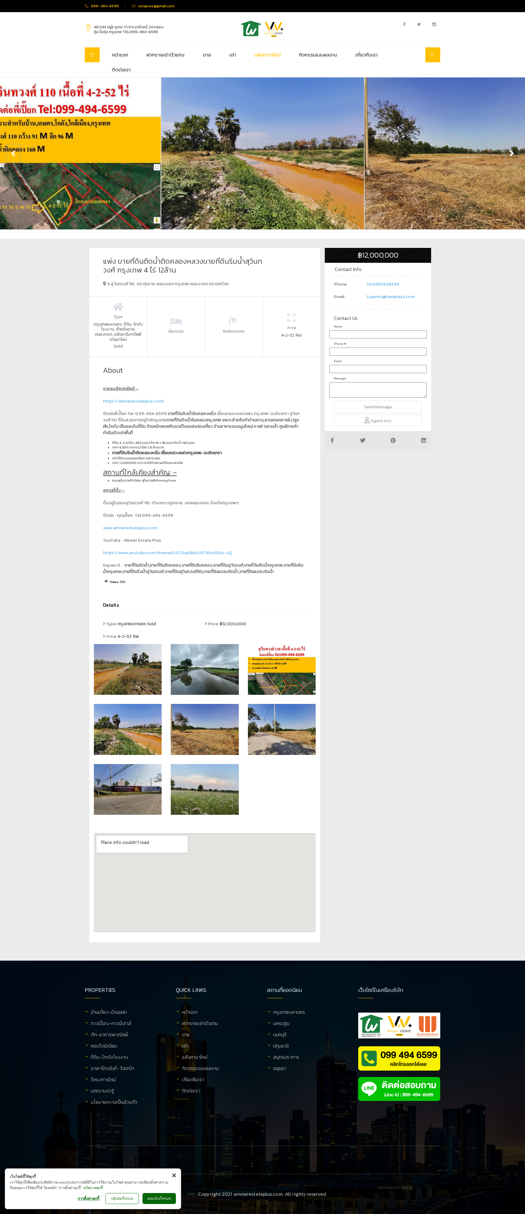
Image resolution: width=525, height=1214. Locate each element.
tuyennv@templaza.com (390, 296)
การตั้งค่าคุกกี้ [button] (88, 1198)
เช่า (232, 54)
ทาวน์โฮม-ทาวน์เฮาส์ (111, 1024)
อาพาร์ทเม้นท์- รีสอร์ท (112, 1069)
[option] (262, 153)
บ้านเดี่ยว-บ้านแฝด (109, 1013)
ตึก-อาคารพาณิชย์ (109, 1035)
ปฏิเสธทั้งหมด (122, 1198)
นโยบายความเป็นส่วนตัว (114, 1102)
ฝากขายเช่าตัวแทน (165, 54)
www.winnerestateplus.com (130, 528)
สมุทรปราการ (286, 1058)
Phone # (340, 343)
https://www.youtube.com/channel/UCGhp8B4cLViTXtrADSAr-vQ (167, 553)
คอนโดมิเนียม (104, 1046)
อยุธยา (279, 1069)
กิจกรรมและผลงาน (318, 54)
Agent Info (381, 421)
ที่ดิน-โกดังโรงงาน (109, 1058)
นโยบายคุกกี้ (93, 1187)
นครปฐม (281, 1024)
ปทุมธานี (281, 1046)
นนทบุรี (280, 1035)
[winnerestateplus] (262, 29)
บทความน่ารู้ (102, 1091)
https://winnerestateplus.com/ (133, 401)
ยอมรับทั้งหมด (159, 1198)
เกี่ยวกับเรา (366, 54)
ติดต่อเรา (121, 69)
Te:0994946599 (382, 284)
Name (338, 326)
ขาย (207, 54)
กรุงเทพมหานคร (289, 1013)
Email (338, 361)
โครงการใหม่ (103, 1080)
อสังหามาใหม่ (267, 54)
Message (340, 378)
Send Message (378, 407)
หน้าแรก (120, 54)
